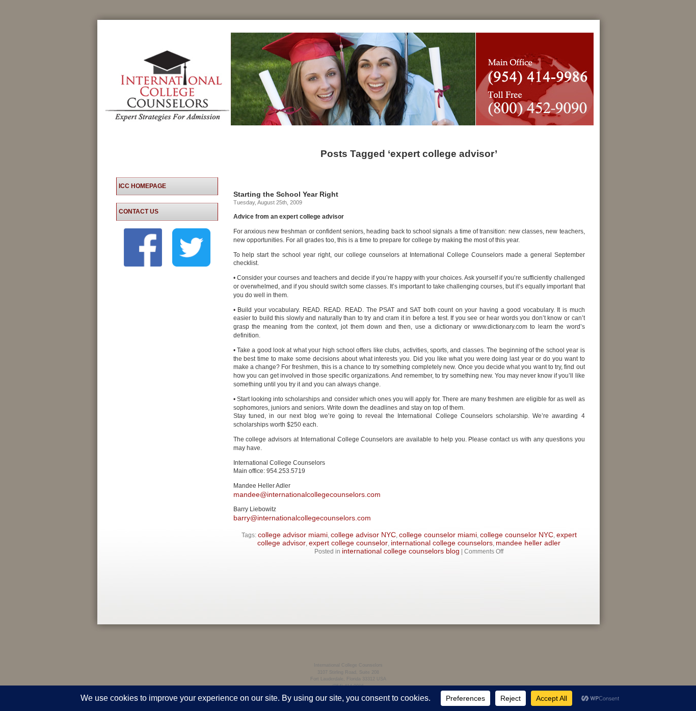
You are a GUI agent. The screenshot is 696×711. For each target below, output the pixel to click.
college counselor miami (438, 535)
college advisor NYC (363, 535)
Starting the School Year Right (285, 194)
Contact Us (138, 211)
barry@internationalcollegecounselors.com (302, 518)
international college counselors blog (401, 551)
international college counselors (442, 543)
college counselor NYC (516, 535)
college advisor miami (293, 535)
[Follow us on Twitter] (191, 264)
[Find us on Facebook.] (143, 264)
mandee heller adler (528, 543)
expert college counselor (348, 543)
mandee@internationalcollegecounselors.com (307, 494)
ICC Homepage (142, 186)
